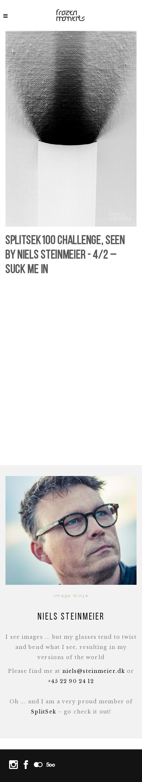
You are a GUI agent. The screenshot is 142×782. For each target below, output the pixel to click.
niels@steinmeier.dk (93, 671)
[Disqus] (71, 371)
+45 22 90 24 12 (71, 681)
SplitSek (43, 711)
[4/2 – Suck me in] (71, 129)
